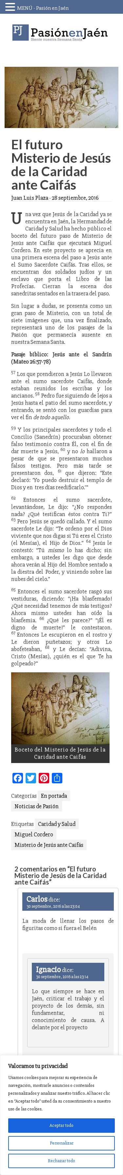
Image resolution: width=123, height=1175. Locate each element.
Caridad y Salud (56, 824)
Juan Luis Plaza (29, 197)
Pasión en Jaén (61, 32)
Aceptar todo (61, 1125)
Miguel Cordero (33, 834)
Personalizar (61, 1143)
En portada (54, 795)
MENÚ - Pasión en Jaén (43, 8)
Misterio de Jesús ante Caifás (48, 845)
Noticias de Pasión (36, 806)
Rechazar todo (61, 1161)
